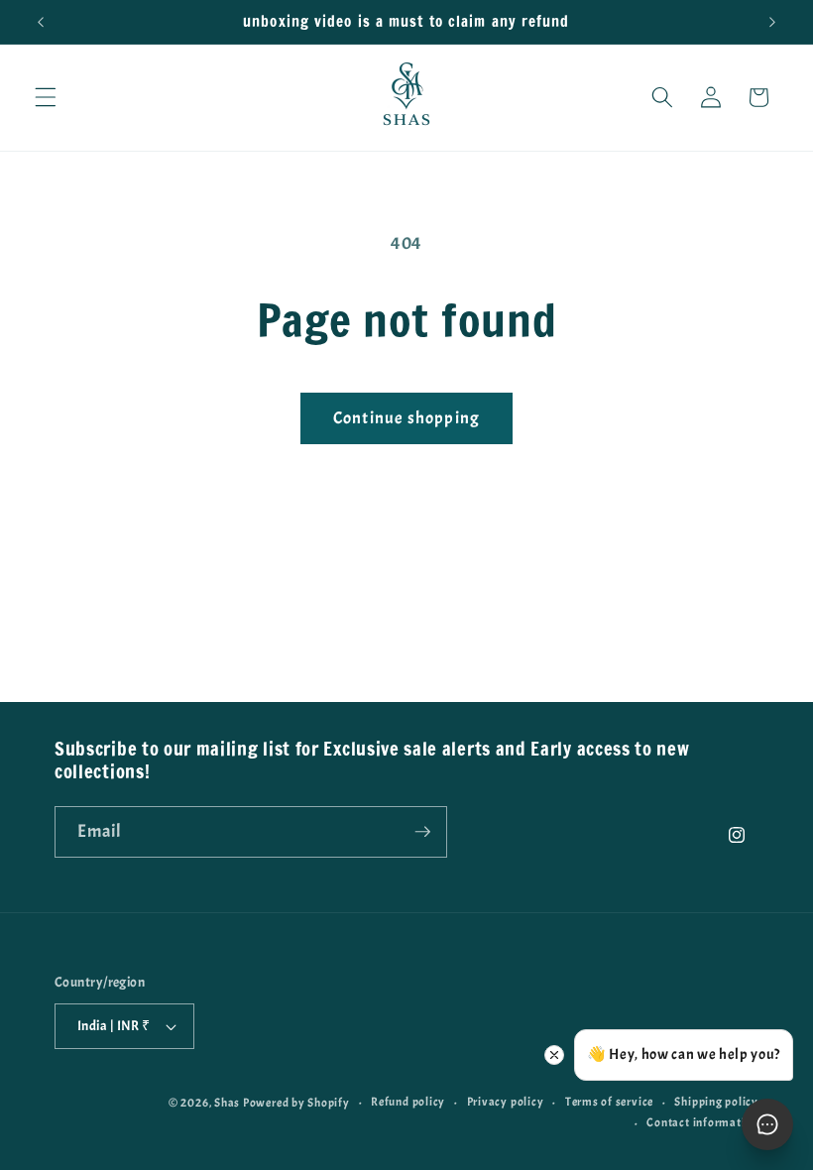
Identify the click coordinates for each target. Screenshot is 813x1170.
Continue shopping (406, 418)
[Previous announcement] (40, 22)
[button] (45, 97)
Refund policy (408, 1102)
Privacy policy (505, 1102)
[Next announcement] (772, 22)
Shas (227, 1103)
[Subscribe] (422, 832)
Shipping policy (716, 1102)
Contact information (702, 1122)
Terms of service (609, 1102)
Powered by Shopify (296, 1103)
